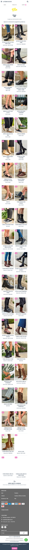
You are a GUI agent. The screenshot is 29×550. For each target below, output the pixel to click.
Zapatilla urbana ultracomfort (21, 180)
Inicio (2, 493)
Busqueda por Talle (4, 498)
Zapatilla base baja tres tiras (8, 134)
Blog (15, 498)
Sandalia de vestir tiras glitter (8, 112)
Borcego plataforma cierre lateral (21, 246)
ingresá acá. (22, 540)
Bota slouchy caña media (21, 314)
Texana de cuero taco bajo (21, 336)
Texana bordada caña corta (8, 451)
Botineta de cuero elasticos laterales (21, 269)
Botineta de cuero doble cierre (21, 41)
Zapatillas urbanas (21, 134)
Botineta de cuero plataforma (21, 157)
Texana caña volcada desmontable (21, 405)
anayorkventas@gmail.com (7, 519)
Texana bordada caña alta (8, 474)
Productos (16, 493)
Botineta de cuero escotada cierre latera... (8, 42)
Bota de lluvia (21, 451)
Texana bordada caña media (7, 268)
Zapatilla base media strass (8, 224)
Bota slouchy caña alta (21, 381)
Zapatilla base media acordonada (21, 112)
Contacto (3, 495)
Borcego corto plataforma (8, 314)
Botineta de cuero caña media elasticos (8, 246)
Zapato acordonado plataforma (8, 88)
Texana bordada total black (21, 224)
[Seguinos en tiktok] (5, 527)
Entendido (14, 548)
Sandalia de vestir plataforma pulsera (8, 428)
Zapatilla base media (8, 404)
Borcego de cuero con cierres (8, 292)
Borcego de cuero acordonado (8, 382)
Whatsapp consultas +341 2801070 (9, 517)
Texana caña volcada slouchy (21, 202)
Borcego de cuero (21, 64)
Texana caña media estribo (8, 359)
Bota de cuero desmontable (21, 291)
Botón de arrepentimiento (14, 541)
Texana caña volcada (21, 359)
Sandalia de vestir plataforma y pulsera (8, 180)
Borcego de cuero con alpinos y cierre (21, 89)
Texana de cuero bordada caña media (8, 65)
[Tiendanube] (14, 537)
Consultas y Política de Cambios (20, 495)
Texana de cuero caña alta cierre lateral (21, 474)
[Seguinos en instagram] (2, 527)
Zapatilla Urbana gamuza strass (8, 157)
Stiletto (8, 202)
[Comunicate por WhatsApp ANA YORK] (26, 539)
